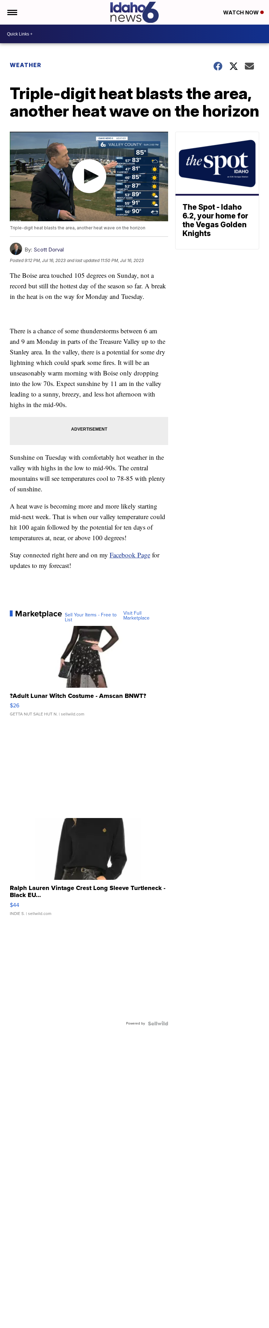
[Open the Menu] (11, 12)
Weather (25, 64)
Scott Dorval (49, 249)
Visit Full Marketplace (136, 616)
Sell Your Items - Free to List (91, 617)
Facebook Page (130, 554)
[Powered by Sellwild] (158, 1023)
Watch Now (241, 12)
